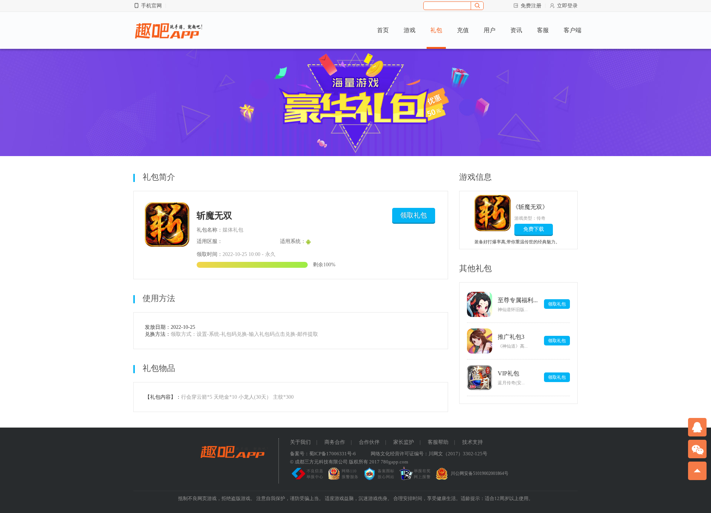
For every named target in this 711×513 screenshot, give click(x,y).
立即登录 (567, 6)
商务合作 (334, 442)
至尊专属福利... (518, 300)
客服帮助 (438, 442)
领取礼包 (413, 215)
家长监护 (403, 442)
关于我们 (300, 442)
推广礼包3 (511, 337)
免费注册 (531, 6)
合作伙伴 (369, 442)
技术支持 (472, 442)
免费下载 (533, 229)
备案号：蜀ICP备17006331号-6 (323, 453)
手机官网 (151, 6)
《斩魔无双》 (531, 207)
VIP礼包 (508, 373)
